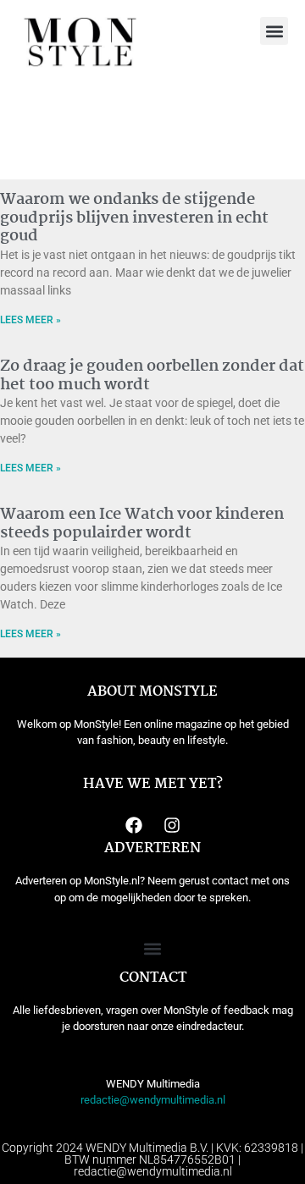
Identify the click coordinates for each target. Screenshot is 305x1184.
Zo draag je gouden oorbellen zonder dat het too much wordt (152, 376)
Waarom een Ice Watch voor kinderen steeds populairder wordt (142, 524)
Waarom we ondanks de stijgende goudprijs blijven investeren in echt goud (134, 218)
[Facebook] (134, 825)
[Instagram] (172, 825)
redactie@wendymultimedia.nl (152, 1099)
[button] (274, 31)
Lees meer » (30, 320)
